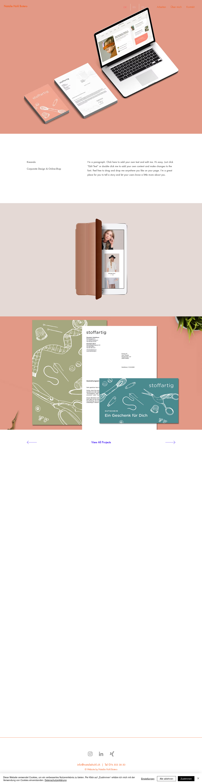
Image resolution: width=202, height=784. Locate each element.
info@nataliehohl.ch (88, 764)
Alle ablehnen (166, 778)
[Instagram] (90, 754)
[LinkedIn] (101, 754)
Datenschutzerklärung (56, 780)
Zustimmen (186, 778)
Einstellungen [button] (147, 778)
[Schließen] (198, 778)
